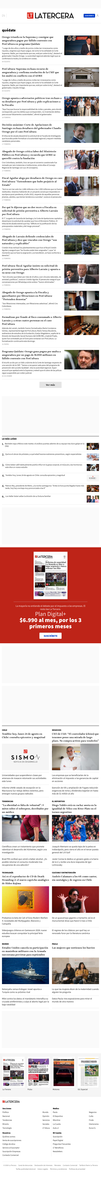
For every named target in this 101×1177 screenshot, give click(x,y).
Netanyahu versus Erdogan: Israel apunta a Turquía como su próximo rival (22, 990)
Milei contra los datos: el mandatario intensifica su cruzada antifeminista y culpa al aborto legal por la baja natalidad (25, 1001)
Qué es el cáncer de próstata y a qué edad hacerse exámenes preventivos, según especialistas (43, 454)
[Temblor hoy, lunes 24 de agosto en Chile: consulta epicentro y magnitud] (93, 478)
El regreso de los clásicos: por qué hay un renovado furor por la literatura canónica (71, 932)
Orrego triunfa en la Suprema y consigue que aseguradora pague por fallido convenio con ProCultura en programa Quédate (27, 40)
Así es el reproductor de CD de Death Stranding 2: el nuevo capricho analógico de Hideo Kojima (25, 880)
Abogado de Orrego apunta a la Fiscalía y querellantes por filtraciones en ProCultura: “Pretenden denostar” (27, 296)
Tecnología (7, 872)
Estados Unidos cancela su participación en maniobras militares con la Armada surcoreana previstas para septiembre (25, 951)
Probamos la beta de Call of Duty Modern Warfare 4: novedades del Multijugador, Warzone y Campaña (25, 920)
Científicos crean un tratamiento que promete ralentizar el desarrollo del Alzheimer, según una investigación (24, 849)
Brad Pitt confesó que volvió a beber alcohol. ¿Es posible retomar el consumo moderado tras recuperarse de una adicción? (24, 862)
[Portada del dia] (50, 598)
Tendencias (7, 801)
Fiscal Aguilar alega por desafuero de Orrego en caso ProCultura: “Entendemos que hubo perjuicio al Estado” (32, 181)
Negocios (56, 730)
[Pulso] (39, 1086)
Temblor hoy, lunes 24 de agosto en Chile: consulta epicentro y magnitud (35, 475)
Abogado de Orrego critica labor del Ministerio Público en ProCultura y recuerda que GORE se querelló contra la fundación (29, 155)
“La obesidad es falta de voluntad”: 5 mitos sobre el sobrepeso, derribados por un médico (25, 808)
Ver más (50, 384)
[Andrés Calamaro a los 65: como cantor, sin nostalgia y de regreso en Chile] (75, 899)
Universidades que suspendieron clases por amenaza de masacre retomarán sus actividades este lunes (24, 778)
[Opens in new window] (64, 1086)
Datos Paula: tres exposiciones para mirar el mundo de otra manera (72, 1000)
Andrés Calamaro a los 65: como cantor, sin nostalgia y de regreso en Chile (74, 878)
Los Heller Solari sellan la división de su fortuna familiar (28, 496)
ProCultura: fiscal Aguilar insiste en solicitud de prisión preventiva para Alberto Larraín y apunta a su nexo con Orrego (31, 269)
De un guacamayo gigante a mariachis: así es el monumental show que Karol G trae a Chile (73, 919)
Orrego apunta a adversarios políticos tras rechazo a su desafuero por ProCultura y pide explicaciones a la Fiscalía (31, 101)
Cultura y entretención (64, 872)
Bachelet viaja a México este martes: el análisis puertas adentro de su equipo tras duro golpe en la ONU (44, 444)
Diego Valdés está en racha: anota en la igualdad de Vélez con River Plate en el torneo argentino (74, 808)
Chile (4, 730)
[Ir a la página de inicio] (50, 15)
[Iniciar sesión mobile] (97, 15)
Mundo (5, 944)
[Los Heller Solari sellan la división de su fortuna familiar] (93, 498)
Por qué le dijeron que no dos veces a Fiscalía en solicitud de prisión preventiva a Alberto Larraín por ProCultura (30, 211)
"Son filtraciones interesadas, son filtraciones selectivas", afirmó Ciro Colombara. (30, 304)
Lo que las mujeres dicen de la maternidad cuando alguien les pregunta (75, 990)
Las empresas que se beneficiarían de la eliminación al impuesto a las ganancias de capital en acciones (75, 778)
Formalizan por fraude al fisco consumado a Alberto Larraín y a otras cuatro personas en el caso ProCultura (31, 320)
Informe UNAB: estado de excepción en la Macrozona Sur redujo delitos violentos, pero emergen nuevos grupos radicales (22, 790)
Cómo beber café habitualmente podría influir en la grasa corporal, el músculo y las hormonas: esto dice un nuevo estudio (43, 466)
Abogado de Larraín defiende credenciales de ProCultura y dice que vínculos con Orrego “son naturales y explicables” (29, 240)
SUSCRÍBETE (50, 635)
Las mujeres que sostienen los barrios (73, 948)
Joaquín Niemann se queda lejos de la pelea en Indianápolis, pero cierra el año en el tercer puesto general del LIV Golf (75, 849)
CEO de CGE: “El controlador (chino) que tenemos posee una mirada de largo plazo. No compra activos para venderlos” (75, 737)
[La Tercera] (13, 1086)
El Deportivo (58, 801)
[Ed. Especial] (89, 1086)
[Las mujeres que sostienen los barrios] (75, 971)
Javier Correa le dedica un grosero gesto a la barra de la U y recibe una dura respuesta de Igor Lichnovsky (75, 862)
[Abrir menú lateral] (4, 16)
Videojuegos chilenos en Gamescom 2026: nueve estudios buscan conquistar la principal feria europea (24, 933)
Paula (55, 944)
